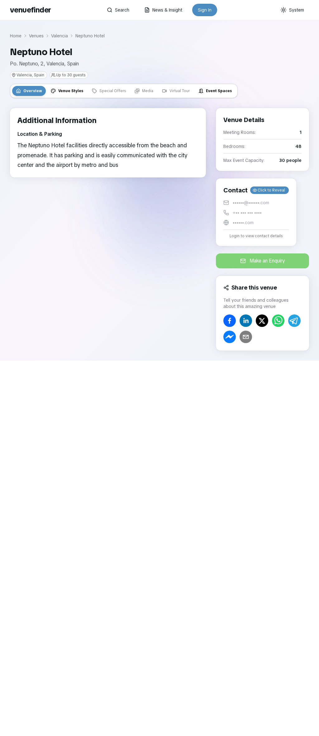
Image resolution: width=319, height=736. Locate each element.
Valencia (59, 36)
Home (15, 36)
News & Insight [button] (167, 10)
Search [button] (122, 10)
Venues (36, 36)
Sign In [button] (205, 10)
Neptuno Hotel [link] (90, 36)
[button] (256, 212)
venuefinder (30, 10)
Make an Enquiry (267, 260)
